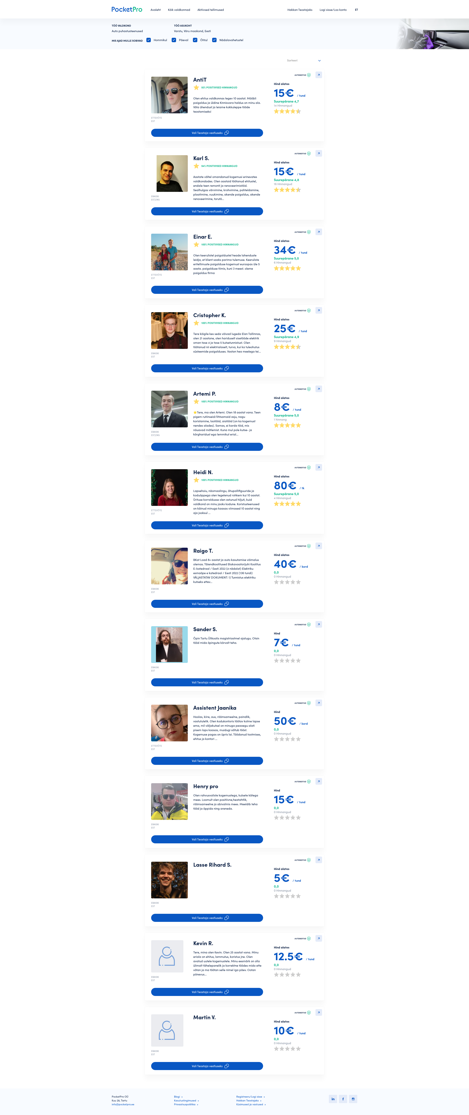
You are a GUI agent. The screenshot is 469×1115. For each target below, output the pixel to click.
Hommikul (160, 40)
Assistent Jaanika (214, 707)
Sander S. (205, 629)
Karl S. (201, 158)
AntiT (200, 79)
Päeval (183, 40)
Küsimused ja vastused (249, 1104)
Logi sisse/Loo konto (333, 10)
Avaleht (156, 10)
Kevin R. (203, 943)
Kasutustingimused (185, 1100)
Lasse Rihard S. (212, 864)
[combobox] (304, 60)
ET (356, 9)
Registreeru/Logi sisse (249, 1096)
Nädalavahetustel (231, 40)
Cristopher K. (209, 315)
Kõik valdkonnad (179, 10)
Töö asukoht (183, 25)
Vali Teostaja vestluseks (207, 133)
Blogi (177, 1096)
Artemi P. (204, 393)
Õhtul (204, 40)
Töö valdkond (121, 25)
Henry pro (205, 786)
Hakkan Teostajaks (299, 10)
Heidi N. (203, 472)
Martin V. (204, 1017)
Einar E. (202, 236)
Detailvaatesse (318, 75)
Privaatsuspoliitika (184, 1104)
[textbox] (302, 59)
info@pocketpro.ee (123, 1104)
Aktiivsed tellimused (210, 10)
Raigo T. (203, 550)
